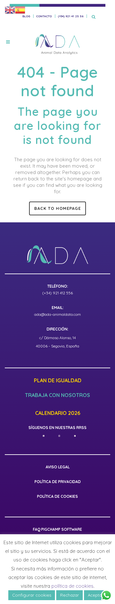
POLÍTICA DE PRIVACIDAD (57, 481)
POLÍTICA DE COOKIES (57, 496)
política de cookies (72, 586)
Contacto (44, 16)
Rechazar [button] (69, 595)
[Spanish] (20, 9)
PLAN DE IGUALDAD (57, 381)
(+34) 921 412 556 (57, 292)
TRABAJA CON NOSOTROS (57, 395)
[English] (10, 9)
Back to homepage (57, 208)
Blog (26, 16)
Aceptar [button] (95, 595)
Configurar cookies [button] (31, 595)
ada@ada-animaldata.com (57, 314)
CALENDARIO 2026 (57, 413)
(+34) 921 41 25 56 (70, 16)
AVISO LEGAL (58, 467)
